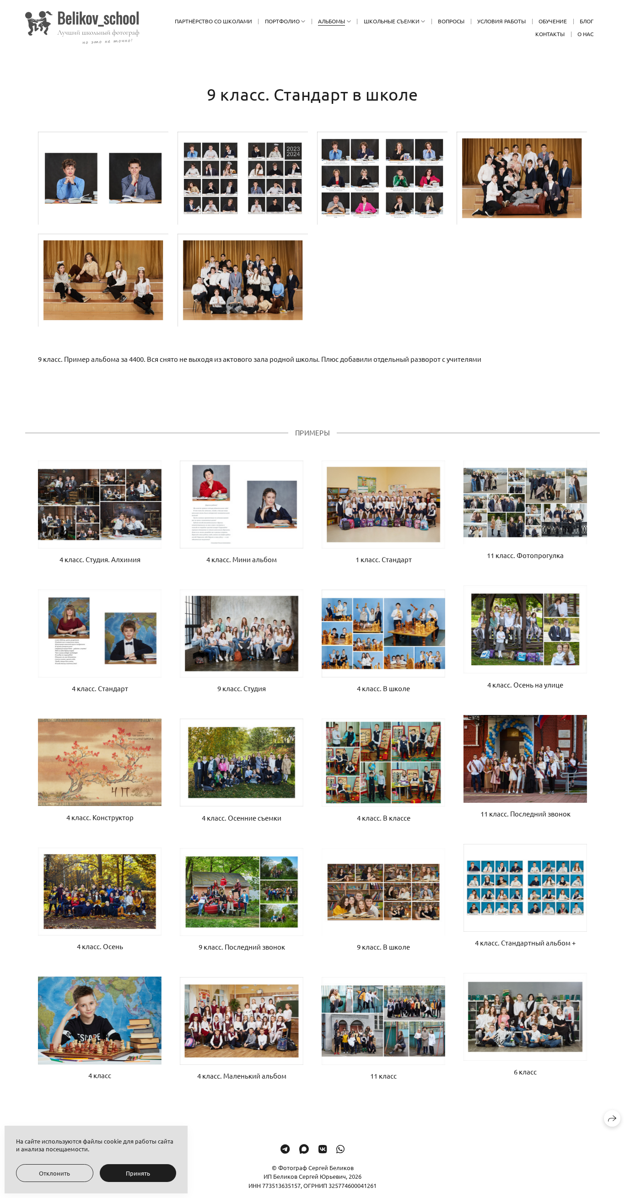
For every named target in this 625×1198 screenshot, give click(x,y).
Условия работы (501, 21)
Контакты (550, 34)
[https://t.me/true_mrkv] (285, 1149)
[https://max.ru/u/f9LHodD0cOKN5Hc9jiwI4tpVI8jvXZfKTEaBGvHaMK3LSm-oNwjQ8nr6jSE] (304, 1149)
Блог (586, 21)
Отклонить (54, 1173)
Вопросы (451, 21)
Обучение (553, 21)
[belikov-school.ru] (82, 27)
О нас (585, 34)
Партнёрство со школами (213, 21)
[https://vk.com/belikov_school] (322, 1149)
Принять (138, 1173)
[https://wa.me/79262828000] (340, 1149)
